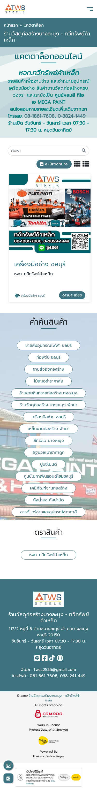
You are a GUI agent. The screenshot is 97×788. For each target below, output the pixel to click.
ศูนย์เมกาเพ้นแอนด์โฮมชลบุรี (48, 476)
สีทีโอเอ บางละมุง (48, 441)
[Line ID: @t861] (37, 659)
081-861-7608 (43, 676)
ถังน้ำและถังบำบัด (48, 500)
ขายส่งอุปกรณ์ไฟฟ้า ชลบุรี (48, 345)
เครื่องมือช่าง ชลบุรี (49, 417)
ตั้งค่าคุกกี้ (64, 777)
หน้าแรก (11, 25)
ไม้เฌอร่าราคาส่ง (48, 381)
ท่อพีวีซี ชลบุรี (48, 357)
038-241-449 (73, 676)
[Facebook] (45, 659)
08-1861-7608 (39, 116)
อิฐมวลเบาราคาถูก (48, 452)
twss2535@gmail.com (55, 670)
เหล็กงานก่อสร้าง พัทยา (49, 429)
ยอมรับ (76, 777)
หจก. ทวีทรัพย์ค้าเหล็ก (48, 555)
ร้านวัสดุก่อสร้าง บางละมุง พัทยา (48, 405)
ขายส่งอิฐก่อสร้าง (48, 369)
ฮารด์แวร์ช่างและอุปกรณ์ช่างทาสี (48, 512)
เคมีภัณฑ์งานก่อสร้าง (48, 488)
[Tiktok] (52, 659)
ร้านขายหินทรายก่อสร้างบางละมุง (48, 393)
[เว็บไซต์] (60, 659)
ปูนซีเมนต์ (48, 464)
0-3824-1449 (72, 116)
